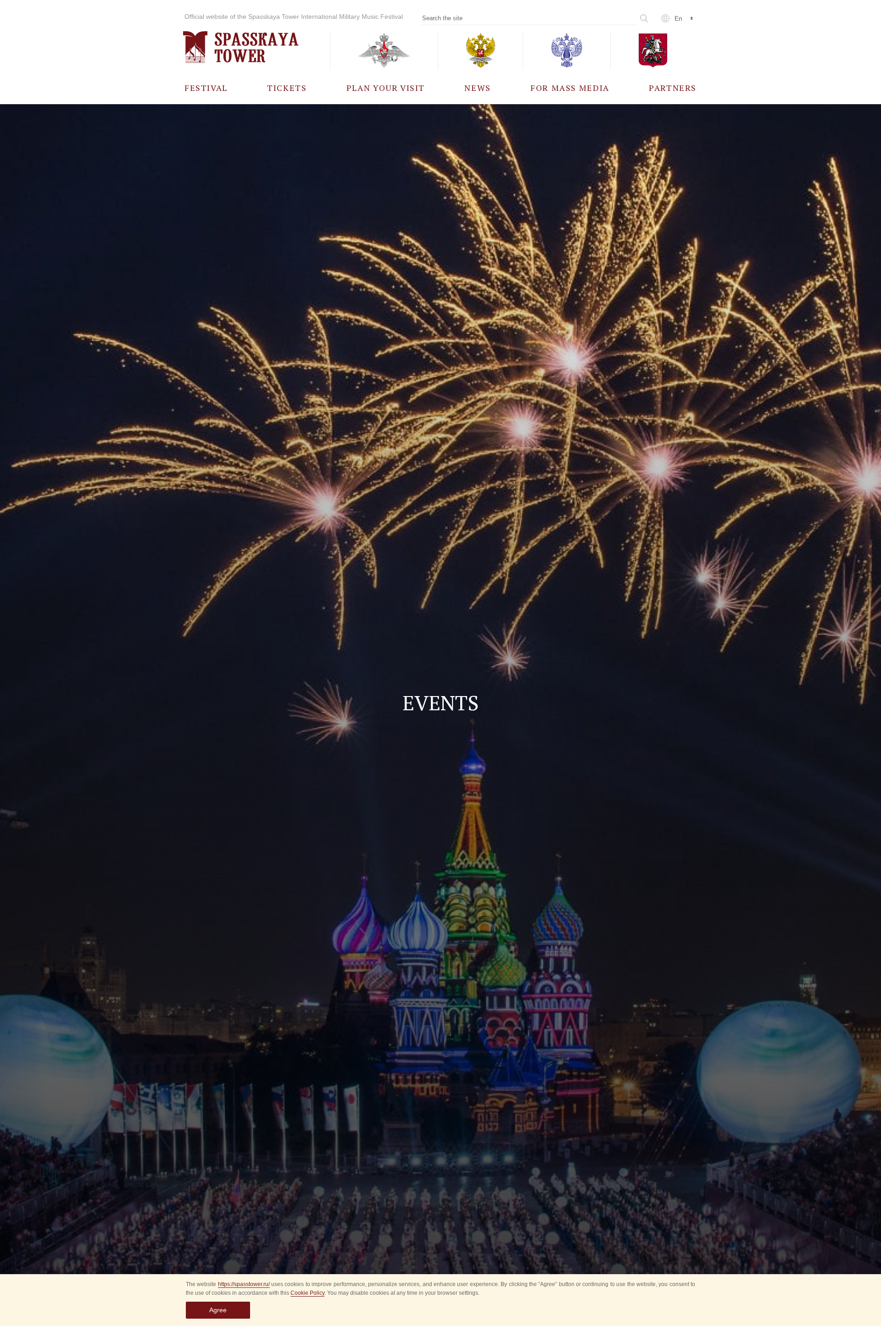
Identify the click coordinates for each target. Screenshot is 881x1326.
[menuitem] (206, 87)
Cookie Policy (307, 1293)
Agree (218, 1310)
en (678, 18)
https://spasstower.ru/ (244, 1284)
